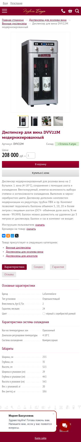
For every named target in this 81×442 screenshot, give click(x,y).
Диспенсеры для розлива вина (47, 20)
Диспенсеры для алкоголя (22, 255)
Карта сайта (40, 438)
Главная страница (13, 20)
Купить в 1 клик (40, 172)
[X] (16, 235)
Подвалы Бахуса (34, 11)
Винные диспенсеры (14, 23)
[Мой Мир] (12, 235)
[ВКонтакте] (4, 235)
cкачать (40, 224)
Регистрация (16, 3)
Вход (5, 3)
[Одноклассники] (8, 235)
